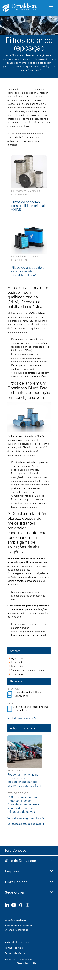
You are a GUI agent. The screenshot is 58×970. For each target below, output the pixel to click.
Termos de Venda (15, 953)
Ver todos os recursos (20, 718)
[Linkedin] (8, 905)
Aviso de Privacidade (17, 942)
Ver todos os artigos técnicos (24, 818)
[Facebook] (22, 905)
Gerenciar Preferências (18, 958)
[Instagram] (28, 905)
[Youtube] (15, 905)
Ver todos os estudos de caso (24, 823)
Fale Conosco (15, 850)
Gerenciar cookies (27, 963)
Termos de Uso (14, 947)
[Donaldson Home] (24, 8)
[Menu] (50, 7)
